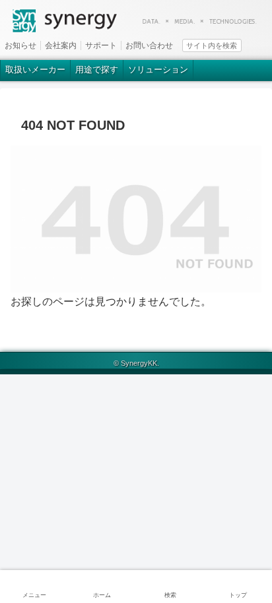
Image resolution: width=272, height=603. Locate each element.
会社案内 (61, 45)
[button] (263, 44)
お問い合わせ (149, 45)
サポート (101, 45)
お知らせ (20, 45)
